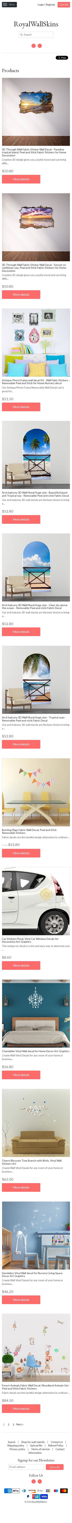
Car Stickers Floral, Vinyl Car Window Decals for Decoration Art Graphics (30, 940)
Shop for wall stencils (33, 1442)
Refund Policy (55, 1445)
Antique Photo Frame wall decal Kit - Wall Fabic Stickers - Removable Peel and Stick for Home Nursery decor (36, 382)
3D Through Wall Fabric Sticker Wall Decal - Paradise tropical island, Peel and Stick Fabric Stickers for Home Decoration (34, 152)
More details (21, 179)
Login (41, 4)
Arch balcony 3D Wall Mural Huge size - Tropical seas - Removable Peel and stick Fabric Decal (34, 719)
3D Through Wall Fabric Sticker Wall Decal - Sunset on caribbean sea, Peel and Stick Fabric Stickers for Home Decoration (34, 267)
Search (11, 1442)
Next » (19, 1424)
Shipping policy (15, 1445)
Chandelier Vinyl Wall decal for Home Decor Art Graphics (36, 1051)
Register (50, 4)
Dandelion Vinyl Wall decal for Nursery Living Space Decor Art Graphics (32, 1274)
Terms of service (40, 1449)
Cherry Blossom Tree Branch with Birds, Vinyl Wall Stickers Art (32, 1162)
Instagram (40, 46)
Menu (12, 4)
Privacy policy (17, 1449)
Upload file (36, 1445)
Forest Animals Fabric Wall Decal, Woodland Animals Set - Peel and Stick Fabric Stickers (36, 1387)
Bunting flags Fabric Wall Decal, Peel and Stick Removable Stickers (29, 831)
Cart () (64, 4)
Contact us (57, 1442)
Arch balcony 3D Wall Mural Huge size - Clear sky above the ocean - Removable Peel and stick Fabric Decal (35, 606)
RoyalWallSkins (36, 24)
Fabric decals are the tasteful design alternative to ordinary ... (36, 837)
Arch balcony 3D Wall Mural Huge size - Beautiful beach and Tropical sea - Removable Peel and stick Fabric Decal (35, 494)
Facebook (33, 46)
